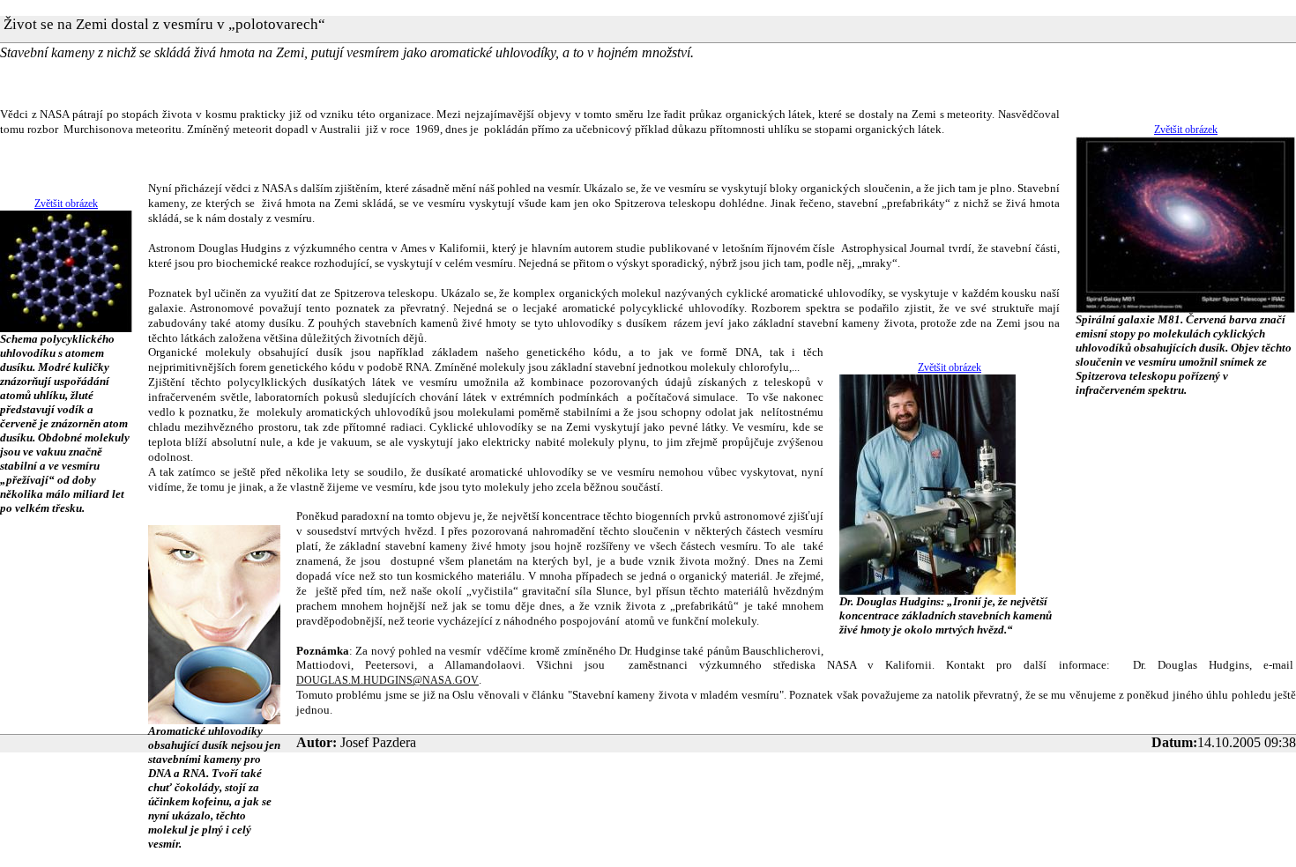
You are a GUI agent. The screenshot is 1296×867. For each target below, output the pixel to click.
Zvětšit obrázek (1186, 129)
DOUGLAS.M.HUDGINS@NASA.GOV (387, 680)
